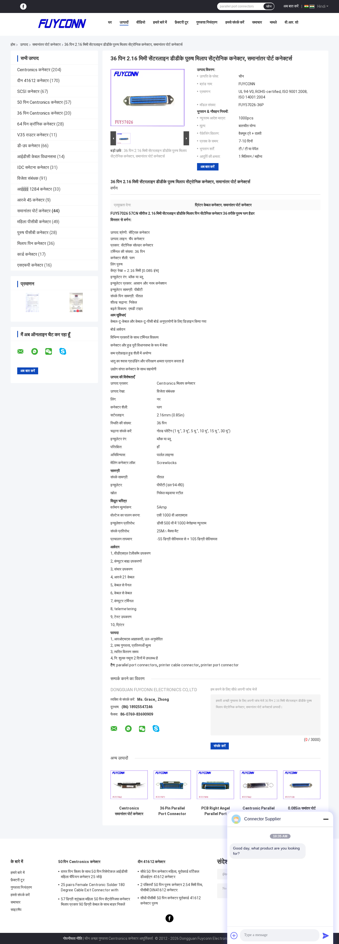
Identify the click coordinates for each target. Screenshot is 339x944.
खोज (268, 6)
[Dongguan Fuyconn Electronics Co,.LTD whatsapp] (37, 352)
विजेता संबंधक (27, 178)
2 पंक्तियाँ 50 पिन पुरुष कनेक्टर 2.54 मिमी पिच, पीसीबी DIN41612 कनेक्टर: (171, 887)
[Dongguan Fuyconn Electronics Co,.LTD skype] (66, 351)
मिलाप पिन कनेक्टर (31, 243)
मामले (273, 22)
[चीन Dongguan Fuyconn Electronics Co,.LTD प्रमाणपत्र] (32, 302)
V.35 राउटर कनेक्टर (32, 134)
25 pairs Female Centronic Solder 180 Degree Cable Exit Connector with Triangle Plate (93, 888)
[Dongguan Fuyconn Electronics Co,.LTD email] (23, 352)
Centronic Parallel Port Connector (259, 811)
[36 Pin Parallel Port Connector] (172, 784)
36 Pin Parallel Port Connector (172, 811)
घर (110, 22)
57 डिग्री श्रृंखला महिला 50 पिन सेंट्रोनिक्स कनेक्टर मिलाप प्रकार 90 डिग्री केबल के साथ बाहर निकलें (95, 901)
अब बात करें (290, 6)
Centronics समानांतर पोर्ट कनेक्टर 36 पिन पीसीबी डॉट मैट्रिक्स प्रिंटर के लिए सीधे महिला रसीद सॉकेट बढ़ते (129, 811)
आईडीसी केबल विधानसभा (36, 156)
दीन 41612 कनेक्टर (33, 80)
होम (13, 44)
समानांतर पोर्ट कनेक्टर (46, 44)
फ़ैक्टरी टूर (181, 22)
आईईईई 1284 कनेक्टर (34, 189)
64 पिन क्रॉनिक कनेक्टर (36, 124)
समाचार (257, 22)
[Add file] (234, 935)
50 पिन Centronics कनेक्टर (40, 102)
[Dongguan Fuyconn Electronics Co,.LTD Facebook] (23, 6)
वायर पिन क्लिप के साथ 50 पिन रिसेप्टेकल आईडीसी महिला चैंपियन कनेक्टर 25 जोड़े (94, 874)
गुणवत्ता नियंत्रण (206, 22)
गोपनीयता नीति (72, 938)
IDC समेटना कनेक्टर (33, 167)
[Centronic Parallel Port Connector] (258, 784)
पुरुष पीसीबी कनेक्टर (32, 232)
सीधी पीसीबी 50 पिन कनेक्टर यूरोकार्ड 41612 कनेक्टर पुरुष (170, 900)
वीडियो (140, 22)
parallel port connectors (136, 665)
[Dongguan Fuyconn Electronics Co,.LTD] (62, 24)
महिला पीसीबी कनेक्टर (34, 221)
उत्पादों (124, 22)
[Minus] (326, 819)
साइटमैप (16, 909)
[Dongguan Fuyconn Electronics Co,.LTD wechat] (52, 352)
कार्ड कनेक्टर (27, 254)
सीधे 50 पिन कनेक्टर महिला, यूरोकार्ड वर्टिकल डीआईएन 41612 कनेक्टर (169, 874)
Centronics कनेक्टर (33, 69)
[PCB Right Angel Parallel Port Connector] (215, 784)
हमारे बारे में (160, 22)
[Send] (326, 935)
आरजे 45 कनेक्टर (30, 200)
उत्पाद (24, 44)
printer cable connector (179, 665)
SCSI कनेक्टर (28, 91)
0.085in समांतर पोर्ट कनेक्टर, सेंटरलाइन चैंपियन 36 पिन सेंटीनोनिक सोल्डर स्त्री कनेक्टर (302, 811)
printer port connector (220, 665)
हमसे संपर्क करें (234, 22)
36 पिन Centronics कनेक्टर (40, 113)
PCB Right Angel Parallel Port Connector (215, 811)
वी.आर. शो (291, 22)
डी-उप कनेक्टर (28, 145)
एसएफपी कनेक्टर (30, 265)
